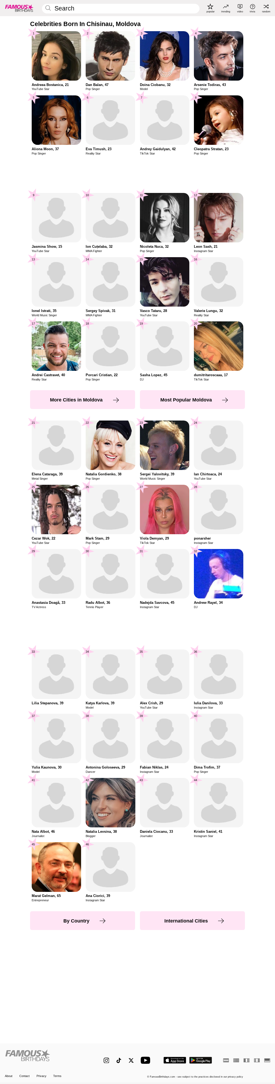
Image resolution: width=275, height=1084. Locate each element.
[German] (267, 1060)
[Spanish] (226, 1060)
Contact (24, 1076)
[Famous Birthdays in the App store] (175, 1060)
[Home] (46, 1057)
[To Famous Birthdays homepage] (19, 8)
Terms (57, 1076)
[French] (246, 1060)
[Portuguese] (236, 1060)
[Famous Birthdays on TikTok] (119, 1060)
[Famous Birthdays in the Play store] (200, 1060)
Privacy (41, 1076)
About (8, 1076)
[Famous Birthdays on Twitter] (131, 1060)
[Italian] (257, 1060)
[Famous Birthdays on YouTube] (147, 1060)
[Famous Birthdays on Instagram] (106, 1060)
